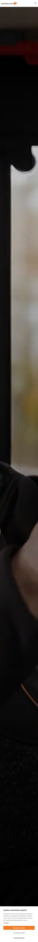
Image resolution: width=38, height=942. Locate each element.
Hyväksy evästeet (19, 928)
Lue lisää (6, 923)
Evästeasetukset (19, 938)
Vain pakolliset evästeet (19, 932)
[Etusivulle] (9, 3)
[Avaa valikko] (35, 3)
